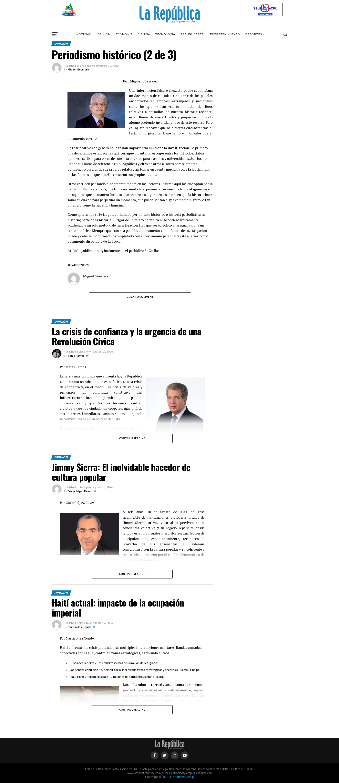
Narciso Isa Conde (79, 627)
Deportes (253, 34)
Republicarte (192, 34)
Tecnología (165, 34)
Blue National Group (181, 776)
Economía (124, 34)
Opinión (103, 34)
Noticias (83, 34)
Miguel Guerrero (78, 69)
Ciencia (144, 34)
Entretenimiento (225, 34)
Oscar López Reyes (79, 491)
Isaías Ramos (75, 355)
